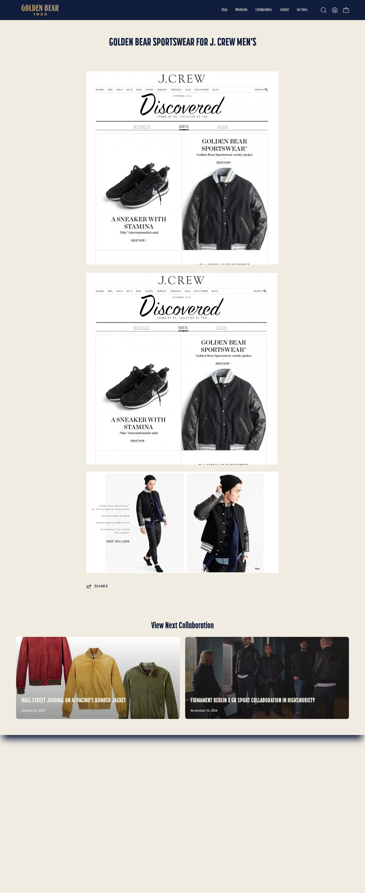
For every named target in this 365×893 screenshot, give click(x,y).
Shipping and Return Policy (111, 785)
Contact (24, 794)
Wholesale (26, 776)
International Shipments (108, 794)
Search (91, 766)
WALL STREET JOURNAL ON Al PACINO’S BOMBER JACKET (73, 701)
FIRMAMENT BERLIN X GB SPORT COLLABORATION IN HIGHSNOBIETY (253, 701)
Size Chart (95, 776)
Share (101, 586)
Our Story (25, 804)
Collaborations (30, 785)
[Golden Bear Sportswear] (40, 10)
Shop (21, 766)
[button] (224, 10)
